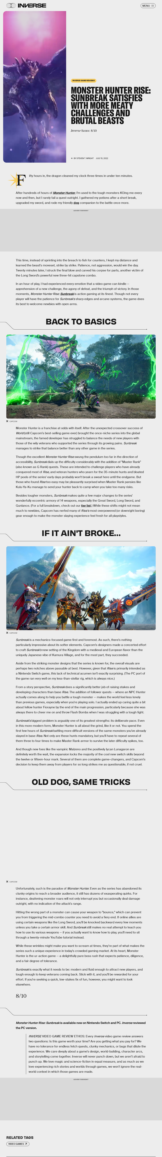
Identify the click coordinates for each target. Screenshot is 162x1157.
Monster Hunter (64, 193)
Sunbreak (67, 294)
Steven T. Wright (85, 158)
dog (76, 203)
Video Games (16, 1143)
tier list (86, 506)
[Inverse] (32, 5)
